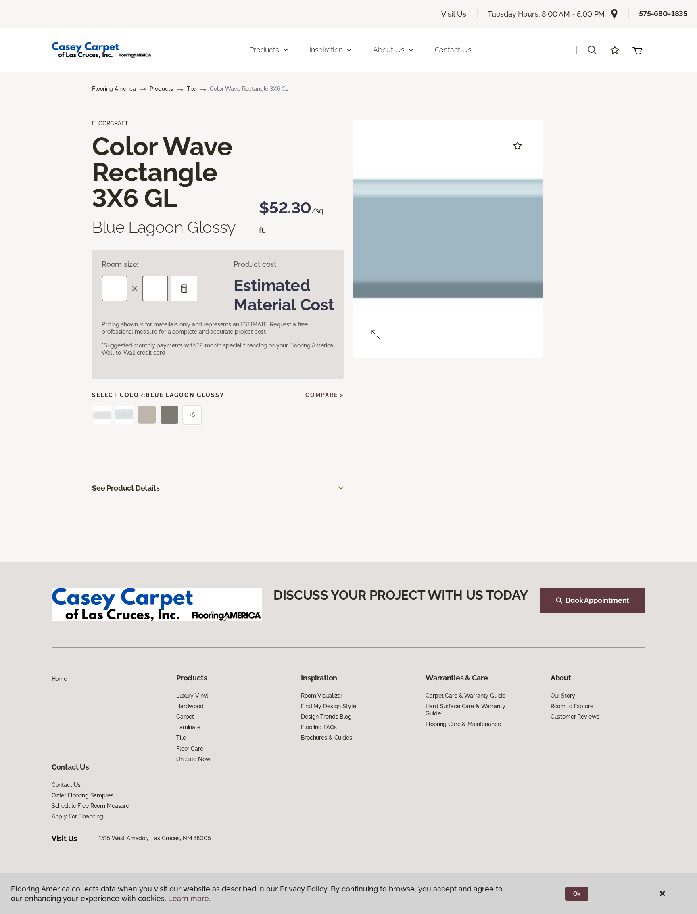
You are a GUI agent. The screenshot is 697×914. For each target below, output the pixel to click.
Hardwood (190, 706)
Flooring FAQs (318, 727)
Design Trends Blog (326, 716)
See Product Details (126, 488)
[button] (592, 50)
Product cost (255, 264)
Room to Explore (572, 706)
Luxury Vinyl (192, 695)
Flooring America (114, 89)
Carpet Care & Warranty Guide (465, 695)
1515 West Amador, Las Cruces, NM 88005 (155, 838)
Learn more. (189, 898)
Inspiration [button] (326, 50)
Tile (191, 89)
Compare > (324, 395)
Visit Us (453, 14)
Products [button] (264, 50)
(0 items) (637, 50)
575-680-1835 (663, 13)
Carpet (185, 716)
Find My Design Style (328, 706)
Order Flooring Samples (82, 795)
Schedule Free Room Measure (90, 806)
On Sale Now (193, 759)
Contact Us (453, 50)
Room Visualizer (321, 695)
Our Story (563, 695)
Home (59, 679)
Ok (577, 894)
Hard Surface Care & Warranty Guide (465, 710)
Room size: (120, 264)
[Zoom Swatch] (376, 335)
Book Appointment (597, 600)
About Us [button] (389, 50)
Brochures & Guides (326, 737)
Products (161, 89)
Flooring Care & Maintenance (463, 724)
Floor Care (189, 748)
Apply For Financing (77, 816)
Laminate (188, 727)
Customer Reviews (575, 716)
